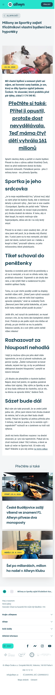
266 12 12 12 (27, 670)
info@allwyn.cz (12, 675)
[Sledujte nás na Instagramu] (42, 646)
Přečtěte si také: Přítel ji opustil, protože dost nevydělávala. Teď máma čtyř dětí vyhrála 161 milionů (27, 125)
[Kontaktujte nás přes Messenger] (35, 646)
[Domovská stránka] (4, 591)
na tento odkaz (41, 449)
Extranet (34, 680)
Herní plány (6, 604)
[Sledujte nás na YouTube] (50, 646)
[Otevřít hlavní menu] (3, 4)
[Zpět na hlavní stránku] (10, 4)
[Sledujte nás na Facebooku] (28, 646)
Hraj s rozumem (8, 601)
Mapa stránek (23, 680)
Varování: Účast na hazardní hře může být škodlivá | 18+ (24, 607)
